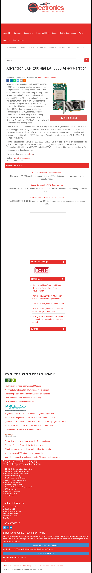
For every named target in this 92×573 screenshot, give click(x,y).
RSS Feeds (37, 566)
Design (54, 33)
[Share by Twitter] (18, 80)
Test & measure (18, 40)
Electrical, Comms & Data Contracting (18, 469)
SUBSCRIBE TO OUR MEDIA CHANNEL (46, 545)
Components (28, 33)
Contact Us (17, 566)
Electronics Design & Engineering (17, 471)
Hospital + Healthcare (12, 491)
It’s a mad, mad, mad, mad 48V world (48, 304)
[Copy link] (24, 80)
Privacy (46, 566)
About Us (80, 47)
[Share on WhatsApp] (14, 80)
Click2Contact (70, 118)
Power (81, 33)
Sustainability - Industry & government (18, 487)
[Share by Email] (21, 80)
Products (52, 47)
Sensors (6, 40)
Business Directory (66, 47)
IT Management (10, 489)
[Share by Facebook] (7, 80)
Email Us (6, 518)
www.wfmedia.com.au (10, 516)
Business (17, 33)
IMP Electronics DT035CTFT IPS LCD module (47, 197)
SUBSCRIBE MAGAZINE (46, 553)
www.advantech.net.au (21, 158)
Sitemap (60, 566)
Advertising (27, 566)
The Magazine (10, 47)
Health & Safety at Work (13, 485)
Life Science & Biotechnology (15, 478)
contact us (6, 561)
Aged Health (9, 496)
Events (22, 47)
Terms (52, 566)
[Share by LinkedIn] (11, 80)
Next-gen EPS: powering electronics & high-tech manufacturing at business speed (48, 319)
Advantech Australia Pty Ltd (48, 77)
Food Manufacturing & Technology (17, 473)
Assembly (7, 33)
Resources (41, 47)
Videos (31, 47)
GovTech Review (11, 494)
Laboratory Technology (13, 476)
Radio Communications (13, 482)
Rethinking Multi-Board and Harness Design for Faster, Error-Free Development (47, 288)
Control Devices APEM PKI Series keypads (47, 185)
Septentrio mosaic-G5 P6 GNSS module (47, 172)
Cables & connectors (68, 33)
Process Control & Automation (15, 480)
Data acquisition (42, 33)
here (31, 154)
